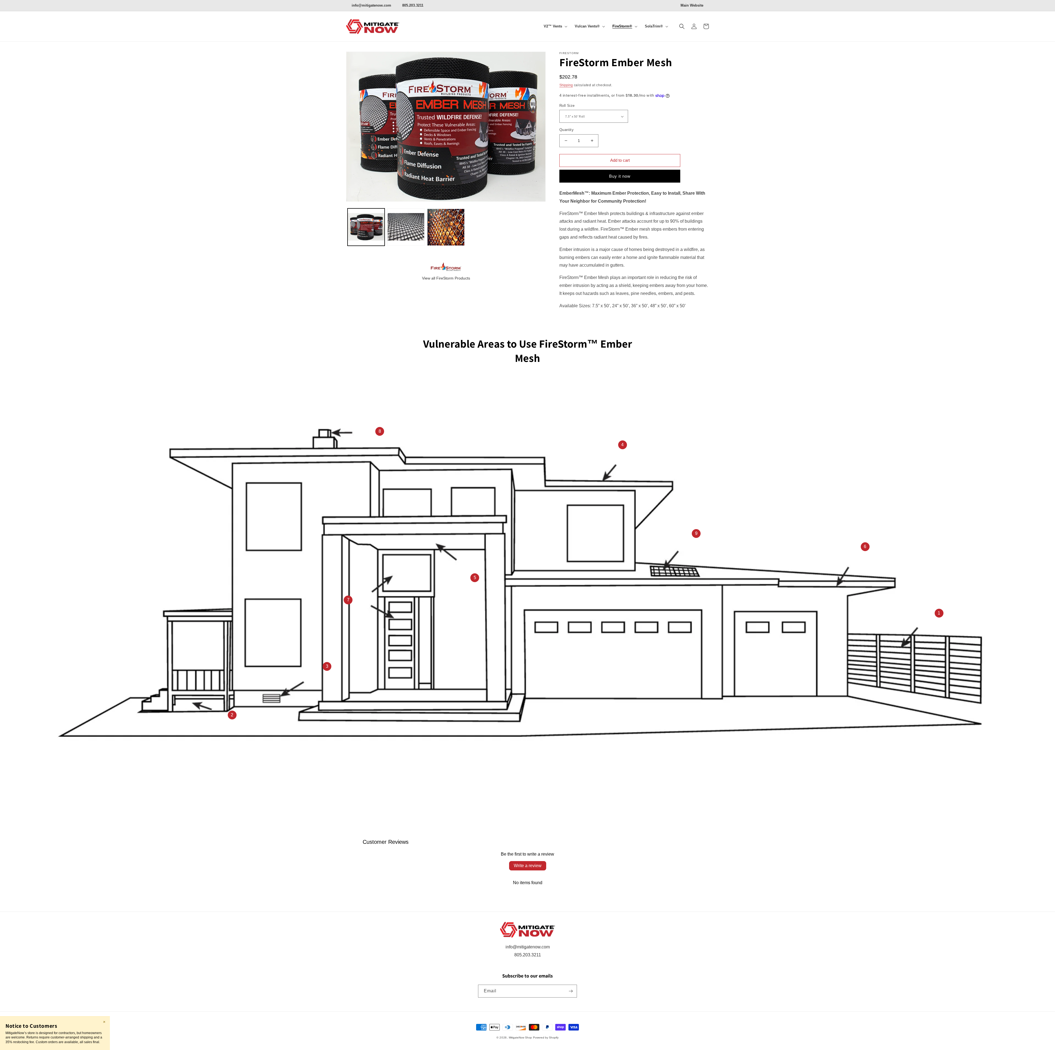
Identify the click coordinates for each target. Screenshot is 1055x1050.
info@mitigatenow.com (371, 5)
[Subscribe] (571, 991)
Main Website (692, 5)
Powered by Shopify (546, 1037)
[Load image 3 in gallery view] (445, 227)
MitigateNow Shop (520, 1037)
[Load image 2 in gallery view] (405, 227)
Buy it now (620, 176)
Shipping (566, 85)
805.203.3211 (412, 5)
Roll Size (567, 106)
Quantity (566, 130)
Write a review (528, 865)
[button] (554, 26)
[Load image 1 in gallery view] (366, 227)
